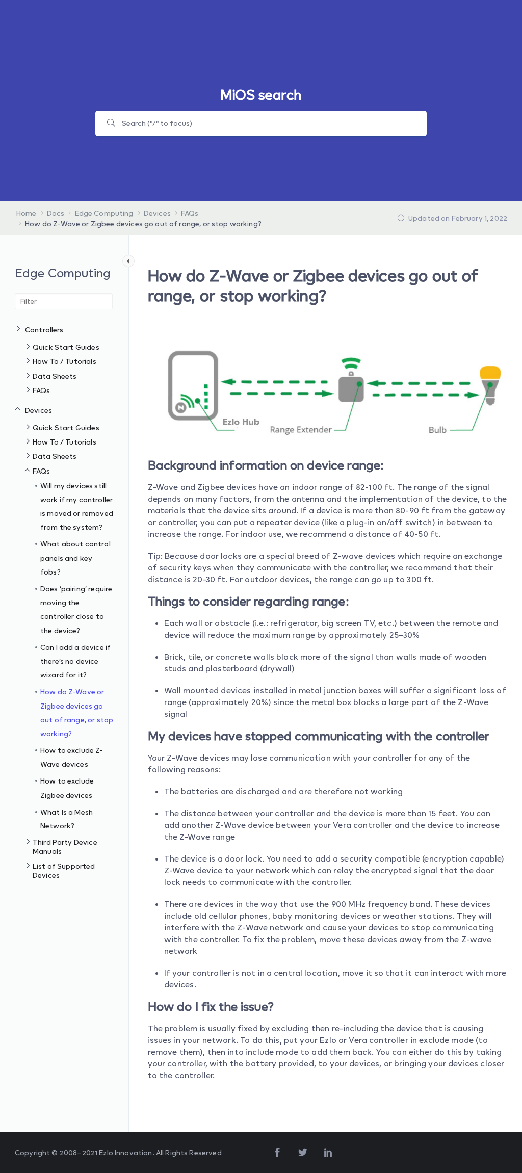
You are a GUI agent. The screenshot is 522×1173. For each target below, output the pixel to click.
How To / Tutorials (64, 361)
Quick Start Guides (66, 347)
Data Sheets (55, 376)
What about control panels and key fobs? (75, 557)
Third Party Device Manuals (65, 846)
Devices (38, 410)
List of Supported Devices (64, 870)
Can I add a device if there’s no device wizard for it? (75, 661)
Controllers (44, 329)
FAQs (41, 390)
